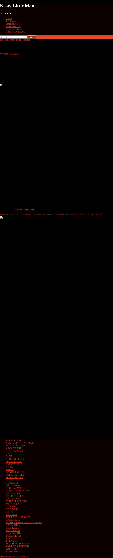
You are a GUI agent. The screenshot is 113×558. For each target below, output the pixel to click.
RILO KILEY (12, 528)
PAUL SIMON (13, 530)
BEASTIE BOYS (14, 451)
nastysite (15, 54)
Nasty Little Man (17, 5)
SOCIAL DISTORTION (17, 543)
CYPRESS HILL (14, 464)
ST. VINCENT (13, 533)
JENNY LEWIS (13, 493)
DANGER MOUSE (15, 472)
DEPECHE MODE (15, 475)
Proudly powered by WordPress (15, 556)
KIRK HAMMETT (15, 488)
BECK (9, 453)
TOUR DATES (13, 26)
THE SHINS (12, 538)
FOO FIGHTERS (14, 477)
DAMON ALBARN (15, 445)
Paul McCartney (7, 40)
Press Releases (12, 24)
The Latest (11, 21)
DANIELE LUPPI (15, 496)
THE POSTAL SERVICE (18, 517)
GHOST (10, 480)
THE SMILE (12, 541)
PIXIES (9, 512)
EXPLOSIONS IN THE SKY (21, 214)
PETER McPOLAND (16, 501)
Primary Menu (7, 13)
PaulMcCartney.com (25, 209)
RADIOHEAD (13, 520)
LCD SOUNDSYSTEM (17, 490)
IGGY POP (11, 514)
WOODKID (12, 549)
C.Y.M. (9, 467)
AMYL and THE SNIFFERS (20, 443)
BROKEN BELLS (15, 459)
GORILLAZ (12, 482)
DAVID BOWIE (14, 461)
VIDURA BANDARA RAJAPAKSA (24, 522)
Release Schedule (14, 29)
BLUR (9, 456)
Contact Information (15, 31)
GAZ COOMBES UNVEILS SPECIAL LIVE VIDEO (73, 214)
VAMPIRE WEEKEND (17, 546)
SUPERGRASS (13, 535)
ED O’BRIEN (12, 509)
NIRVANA (11, 506)
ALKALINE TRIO (15, 440)
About (9, 18)
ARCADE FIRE (14, 448)
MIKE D (10, 469)
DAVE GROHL (13, 485)
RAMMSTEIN (13, 525)
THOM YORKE (14, 551)
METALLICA (13, 504)
